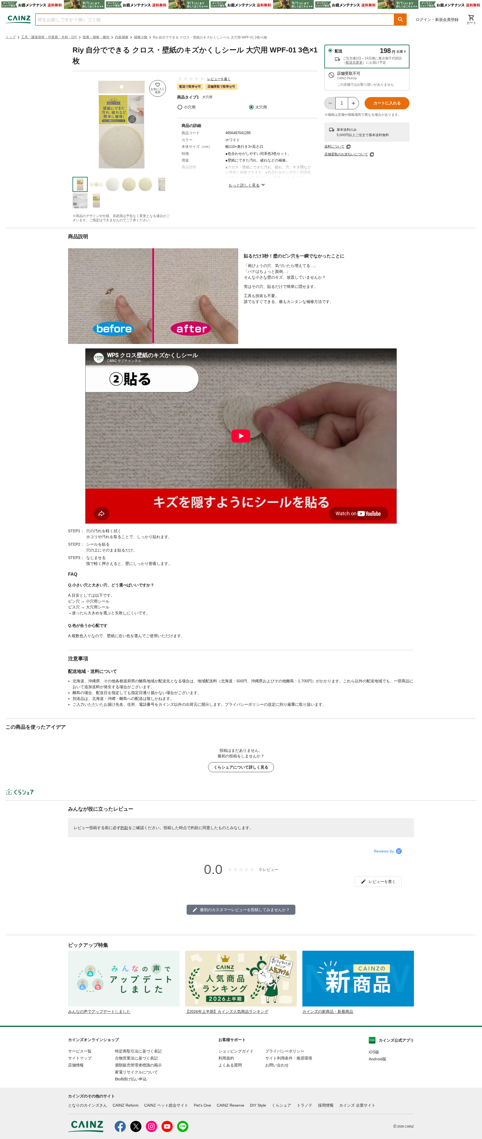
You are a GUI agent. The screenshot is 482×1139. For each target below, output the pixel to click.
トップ (11, 37)
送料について (334, 146)
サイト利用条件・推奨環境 (288, 1058)
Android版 (377, 1059)
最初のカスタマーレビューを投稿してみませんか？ (245, 909)
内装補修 (121, 37)
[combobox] (211, 19)
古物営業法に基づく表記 (136, 1058)
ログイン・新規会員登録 (437, 19)
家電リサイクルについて (136, 1072)
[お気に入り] (157, 88)
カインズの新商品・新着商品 (327, 1011)
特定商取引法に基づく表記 (138, 1051)
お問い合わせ (277, 1065)
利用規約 (226, 1058)
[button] (400, 19)
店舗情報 (76, 1065)
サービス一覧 (79, 1051)
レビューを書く (219, 79)
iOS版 (374, 1052)
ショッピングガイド (236, 1051)
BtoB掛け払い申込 (131, 1079)
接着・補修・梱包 (96, 37)
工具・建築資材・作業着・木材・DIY (49, 37)
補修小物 (140, 37)
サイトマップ (79, 1058)
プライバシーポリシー (284, 1051)
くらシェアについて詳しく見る (241, 767)
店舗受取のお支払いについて (346, 154)
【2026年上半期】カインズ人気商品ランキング (226, 1011)
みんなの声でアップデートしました (99, 1011)
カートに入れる (387, 103)
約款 (124, 827)
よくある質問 (230, 1065)
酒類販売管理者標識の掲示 (138, 1065)
